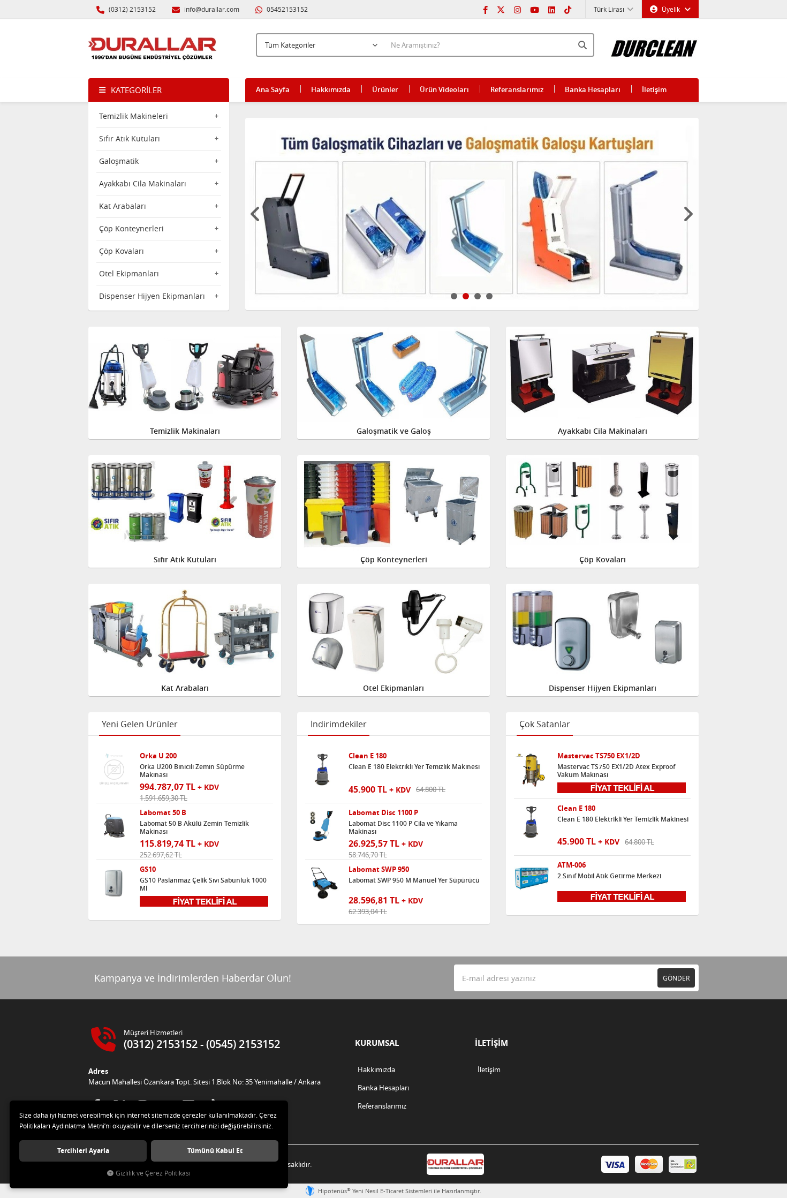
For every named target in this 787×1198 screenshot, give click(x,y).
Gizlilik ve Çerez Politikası (153, 1173)
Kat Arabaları (122, 206)
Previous (256, 214)
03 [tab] (477, 296)
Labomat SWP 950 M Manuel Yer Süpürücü (414, 880)
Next (688, 214)
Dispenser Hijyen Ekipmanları (152, 296)
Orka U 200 (158, 756)
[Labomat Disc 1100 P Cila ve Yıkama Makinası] (322, 826)
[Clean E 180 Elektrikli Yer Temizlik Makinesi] (322, 769)
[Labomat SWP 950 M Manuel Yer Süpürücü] (322, 883)
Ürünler (385, 89)
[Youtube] (534, 9)
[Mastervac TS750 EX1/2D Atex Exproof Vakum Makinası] (531, 769)
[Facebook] (485, 9)
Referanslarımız (516, 89)
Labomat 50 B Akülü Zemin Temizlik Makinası (194, 827)
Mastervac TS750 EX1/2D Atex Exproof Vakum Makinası (616, 771)
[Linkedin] (551, 9)
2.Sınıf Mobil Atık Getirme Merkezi (609, 876)
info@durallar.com (211, 9)
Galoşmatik (119, 161)
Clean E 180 (368, 756)
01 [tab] (454, 296)
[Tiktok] (568, 9)
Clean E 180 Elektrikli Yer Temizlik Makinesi (414, 767)
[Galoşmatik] (472, 214)
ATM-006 (571, 865)
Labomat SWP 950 (379, 869)
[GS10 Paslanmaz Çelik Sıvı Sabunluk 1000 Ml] (114, 883)
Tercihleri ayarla (83, 1150)
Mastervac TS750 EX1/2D (598, 756)
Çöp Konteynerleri (131, 228)
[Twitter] (501, 9)
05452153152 (286, 9)
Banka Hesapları (592, 89)
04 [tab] (489, 296)
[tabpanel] (472, 214)
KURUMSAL (377, 1043)
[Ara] (583, 45)
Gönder (676, 978)
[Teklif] (204, 900)
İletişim (654, 89)
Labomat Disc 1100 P (383, 813)
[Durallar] (152, 49)
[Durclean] (654, 43)
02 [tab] (466, 296)
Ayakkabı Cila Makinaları (142, 183)
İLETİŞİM (491, 1043)
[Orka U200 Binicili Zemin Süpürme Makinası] (114, 769)
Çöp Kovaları (121, 251)
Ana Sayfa (273, 89)
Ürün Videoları (444, 89)
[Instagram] (517, 9)
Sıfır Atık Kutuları (129, 138)
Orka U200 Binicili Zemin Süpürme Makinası (192, 771)
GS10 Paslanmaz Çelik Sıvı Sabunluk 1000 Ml (203, 884)
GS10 (148, 869)
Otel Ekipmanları (129, 273)
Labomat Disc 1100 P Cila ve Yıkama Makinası (403, 827)
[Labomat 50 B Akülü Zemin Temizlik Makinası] (114, 826)
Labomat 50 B (163, 813)
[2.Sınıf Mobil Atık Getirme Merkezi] (531, 878)
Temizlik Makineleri (133, 116)
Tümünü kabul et (215, 1150)
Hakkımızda (331, 89)
